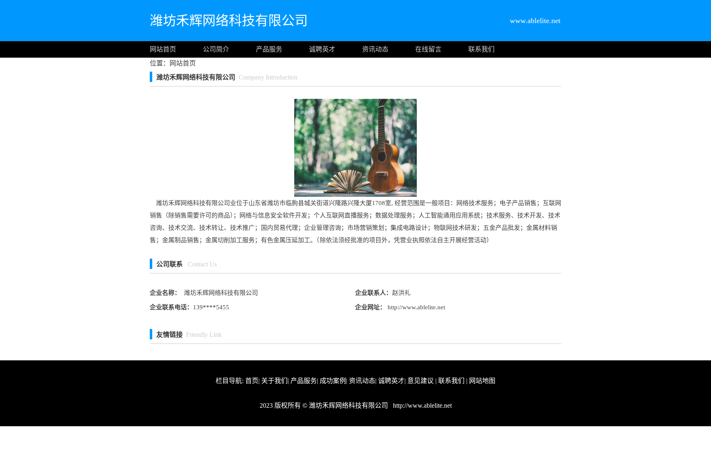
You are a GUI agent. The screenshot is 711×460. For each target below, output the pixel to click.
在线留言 (428, 49)
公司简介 (216, 49)
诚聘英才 (322, 49)
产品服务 (269, 49)
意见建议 (420, 380)
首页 (251, 380)
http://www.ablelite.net (415, 307)
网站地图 (482, 380)
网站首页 (163, 49)
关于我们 (274, 380)
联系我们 (481, 49)
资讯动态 (375, 49)
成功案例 (333, 380)
